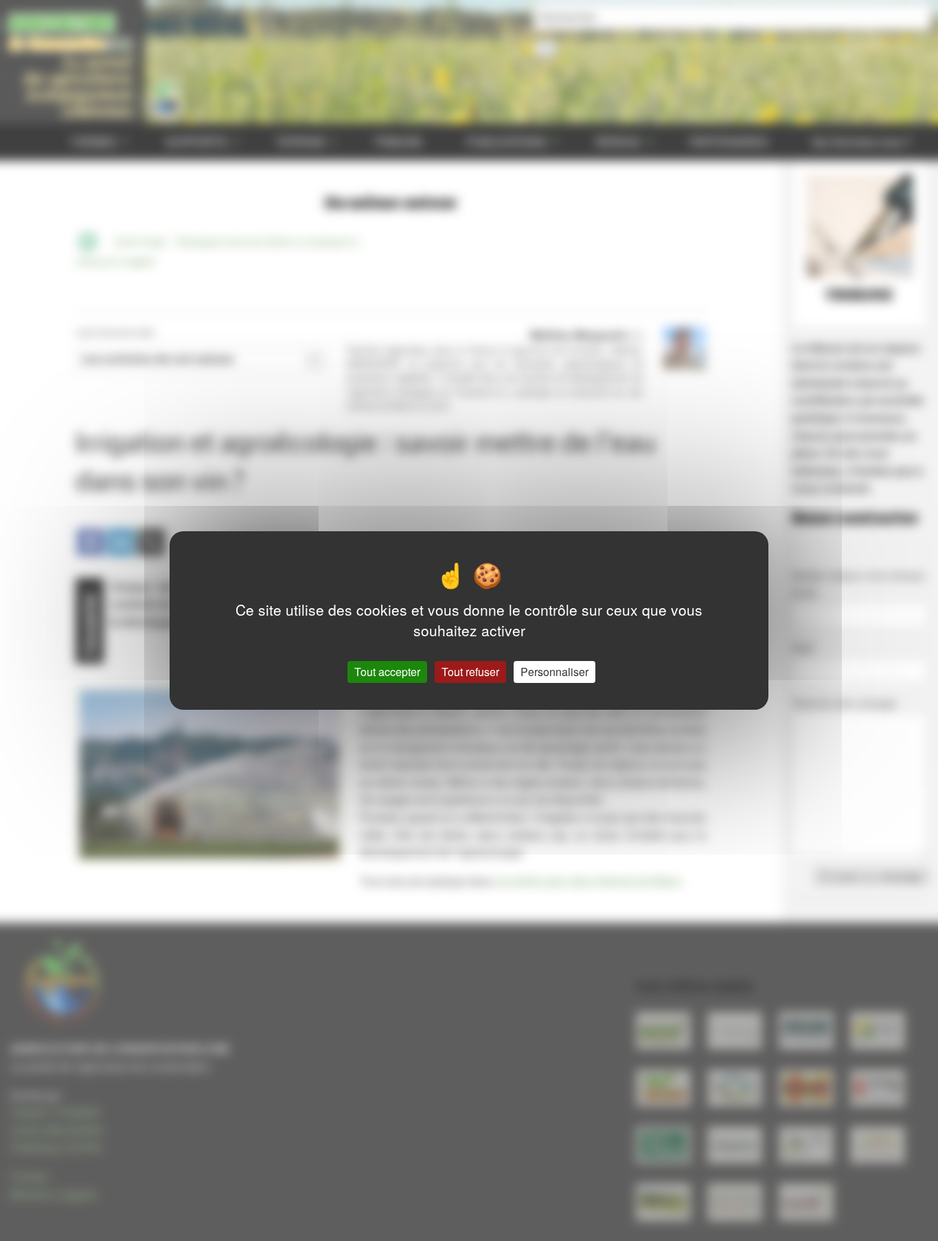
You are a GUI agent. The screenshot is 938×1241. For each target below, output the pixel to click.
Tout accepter (387, 672)
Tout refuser (470, 672)
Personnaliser (554, 672)
